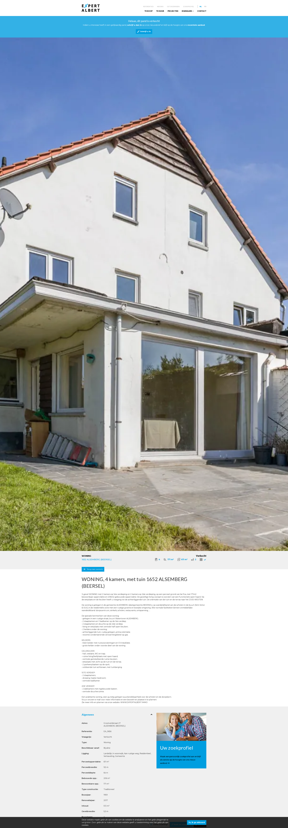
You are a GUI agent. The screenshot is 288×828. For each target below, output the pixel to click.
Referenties (148, 6)
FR (205, 7)
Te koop (148, 11)
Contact (201, 11)
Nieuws (160, 6)
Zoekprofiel (188, 6)
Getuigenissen (173, 6)
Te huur (160, 11)
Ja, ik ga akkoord (196, 822)
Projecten (173, 11)
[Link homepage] (92, 8)
